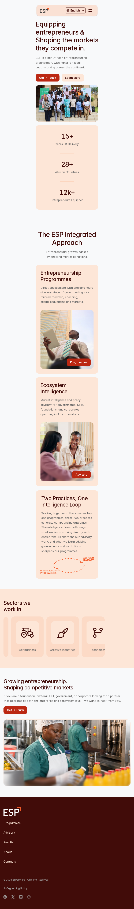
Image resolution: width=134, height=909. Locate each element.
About (7, 852)
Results (8, 842)
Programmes (12, 823)
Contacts (9, 861)
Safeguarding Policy (15, 888)
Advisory (9, 832)
